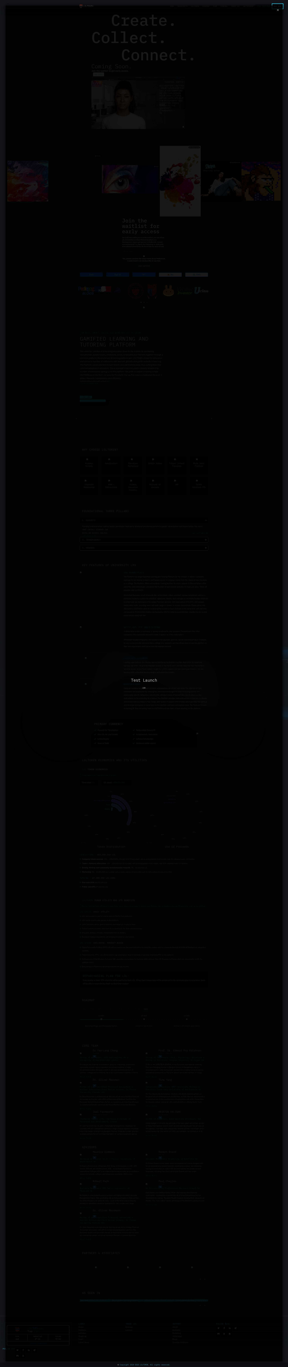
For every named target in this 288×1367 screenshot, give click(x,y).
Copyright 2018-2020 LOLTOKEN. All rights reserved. (144, 1365)
